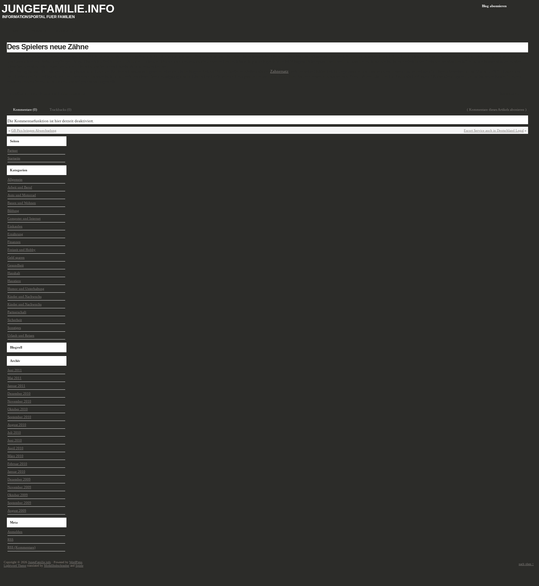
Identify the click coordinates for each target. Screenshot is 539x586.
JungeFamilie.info (58, 8)
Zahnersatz (279, 71)
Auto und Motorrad (21, 195)
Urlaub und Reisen (20, 335)
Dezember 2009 (19, 479)
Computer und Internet (24, 218)
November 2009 (19, 487)
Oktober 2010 (17, 409)
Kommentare (509, 93)
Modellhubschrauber (56, 565)
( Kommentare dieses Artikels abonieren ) (497, 109)
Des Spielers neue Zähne (47, 46)
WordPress (75, 562)
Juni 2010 (14, 440)
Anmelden (14, 532)
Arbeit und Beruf (19, 187)
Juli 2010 (14, 432)
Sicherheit (14, 320)
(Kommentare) (21, 547)
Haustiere (14, 281)
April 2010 (15, 448)
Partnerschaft (16, 312)
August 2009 (16, 510)
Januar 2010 (16, 471)
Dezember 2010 (19, 393)
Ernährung (15, 234)
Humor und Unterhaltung (25, 289)
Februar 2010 (17, 464)
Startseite (13, 158)
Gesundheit (78, 93)
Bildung (13, 210)
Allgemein (14, 179)
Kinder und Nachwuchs (24, 296)
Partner (12, 150)
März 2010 (15, 456)
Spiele (79, 565)
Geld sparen (16, 257)
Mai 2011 (14, 378)
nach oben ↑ (526, 564)
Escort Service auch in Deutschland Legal (494, 130)
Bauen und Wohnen (21, 203)
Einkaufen (14, 226)
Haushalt (13, 273)
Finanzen (14, 242)
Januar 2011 (16, 386)
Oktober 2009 (17, 495)
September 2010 (19, 417)
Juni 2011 (14, 370)
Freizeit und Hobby (54, 93)
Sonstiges (14, 328)
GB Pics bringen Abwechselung (33, 130)
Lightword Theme (15, 565)
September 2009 (19, 503)
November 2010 (19, 401)
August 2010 (16, 425)
